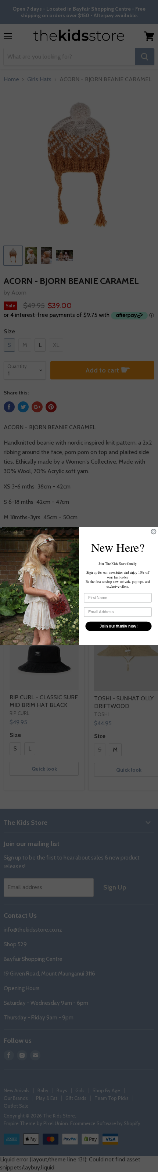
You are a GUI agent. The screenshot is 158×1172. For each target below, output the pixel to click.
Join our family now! (118, 626)
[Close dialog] (153, 531)
